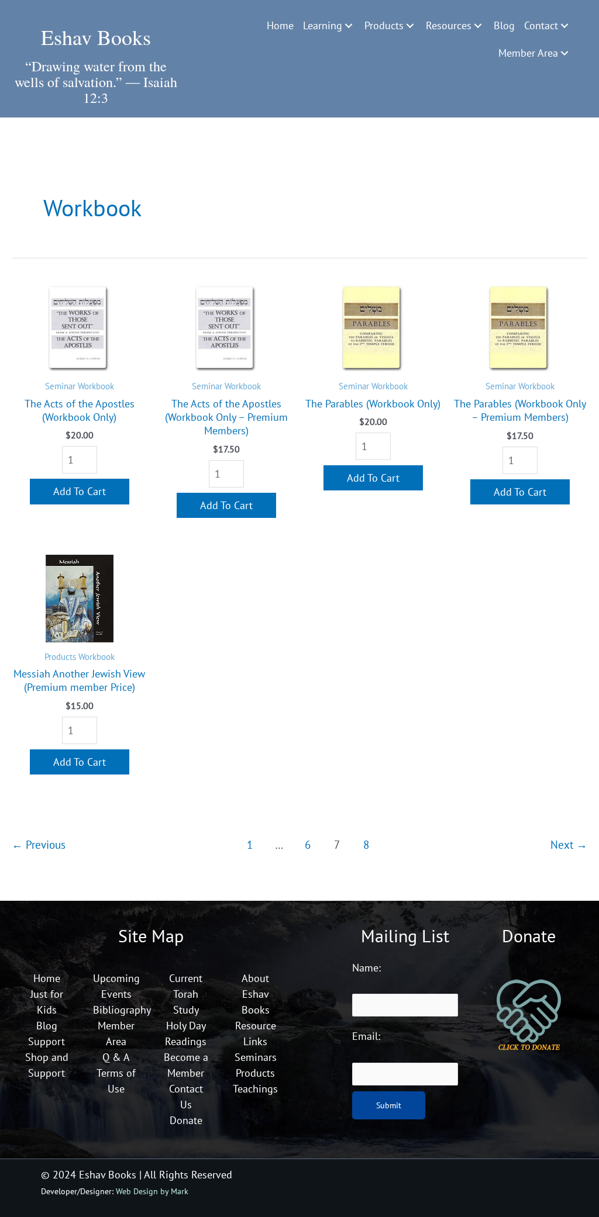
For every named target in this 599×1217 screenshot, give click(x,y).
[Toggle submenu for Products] (410, 26)
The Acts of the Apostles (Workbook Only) (80, 410)
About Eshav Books (256, 994)
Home (46, 978)
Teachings (255, 1088)
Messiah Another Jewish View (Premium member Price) (79, 680)
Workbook (96, 386)
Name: (366, 967)
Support (46, 1041)
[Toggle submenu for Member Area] (564, 53)
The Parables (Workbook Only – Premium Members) (520, 410)
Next (568, 844)
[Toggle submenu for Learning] (348, 26)
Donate (186, 1120)
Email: (366, 1036)
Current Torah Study (185, 994)
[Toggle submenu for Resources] (477, 26)
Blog (46, 1025)
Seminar (61, 386)
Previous (39, 844)
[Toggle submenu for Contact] (564, 26)
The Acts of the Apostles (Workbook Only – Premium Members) (226, 417)
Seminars (256, 1057)
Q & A (116, 1057)
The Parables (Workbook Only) (372, 403)
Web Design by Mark (152, 1191)
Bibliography (122, 1010)
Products (61, 656)
